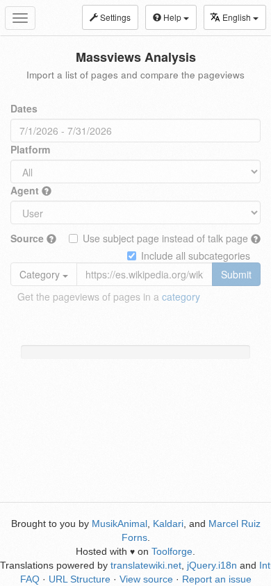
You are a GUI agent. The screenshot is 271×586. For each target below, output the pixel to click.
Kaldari (168, 523)
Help (172, 17)
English (237, 17)
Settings (114, 17)
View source (146, 579)
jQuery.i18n (212, 565)
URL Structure (79, 579)
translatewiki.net (145, 565)
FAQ (30, 579)
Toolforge (171, 551)
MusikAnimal (119, 523)
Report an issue (217, 579)
